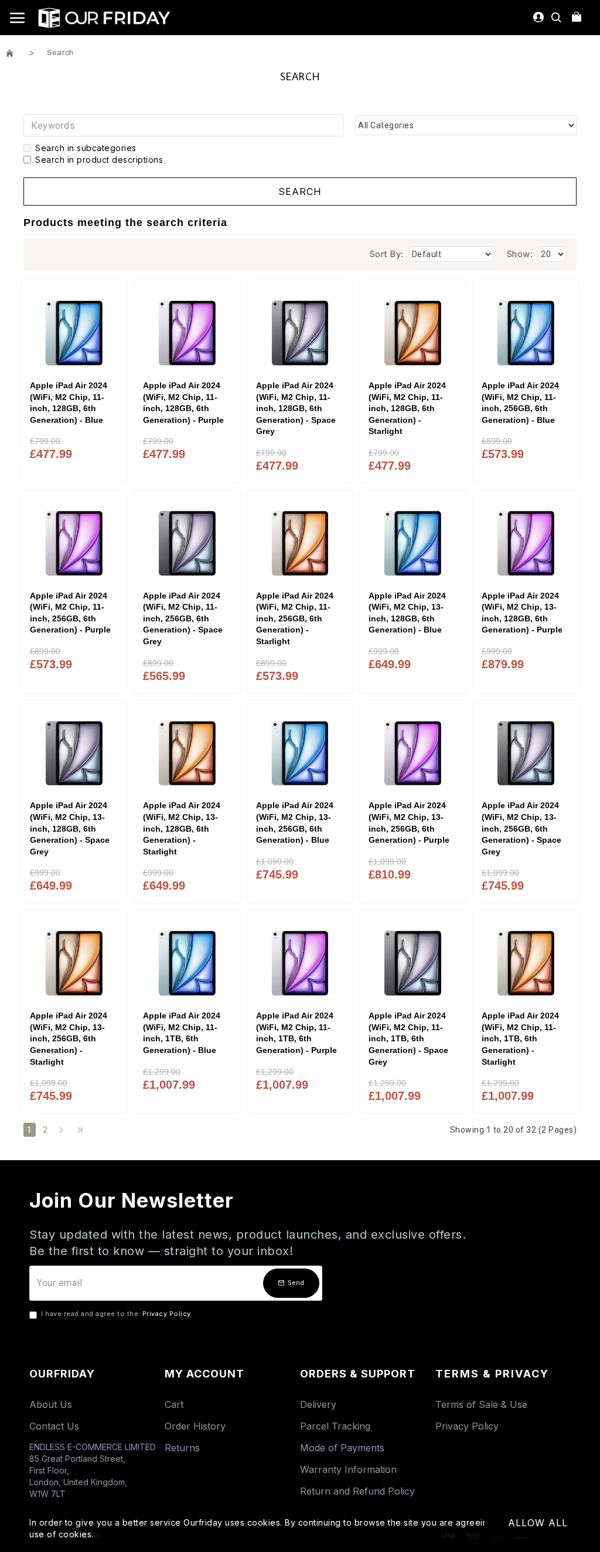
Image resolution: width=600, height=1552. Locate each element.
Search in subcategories (86, 148)
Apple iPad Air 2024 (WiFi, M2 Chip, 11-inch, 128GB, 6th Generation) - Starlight (407, 408)
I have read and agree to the (116, 1314)
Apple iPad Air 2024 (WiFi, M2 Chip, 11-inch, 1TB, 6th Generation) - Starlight (520, 1038)
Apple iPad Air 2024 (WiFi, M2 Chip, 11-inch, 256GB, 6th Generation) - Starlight (294, 618)
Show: (520, 253)
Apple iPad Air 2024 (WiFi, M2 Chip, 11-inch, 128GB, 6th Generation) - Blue (68, 403)
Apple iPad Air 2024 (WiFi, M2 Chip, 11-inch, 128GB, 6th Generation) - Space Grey (296, 408)
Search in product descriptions (99, 160)
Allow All (538, 1523)
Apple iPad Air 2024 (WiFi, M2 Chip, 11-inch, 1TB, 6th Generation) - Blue (181, 1033)
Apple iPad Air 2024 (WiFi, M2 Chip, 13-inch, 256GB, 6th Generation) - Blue (294, 823)
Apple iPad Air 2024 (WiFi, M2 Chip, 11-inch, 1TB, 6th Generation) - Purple (296, 1033)
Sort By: (387, 253)
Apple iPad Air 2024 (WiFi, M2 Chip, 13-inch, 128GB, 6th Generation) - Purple (522, 613)
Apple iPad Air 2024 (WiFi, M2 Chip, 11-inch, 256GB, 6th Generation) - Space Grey (183, 618)
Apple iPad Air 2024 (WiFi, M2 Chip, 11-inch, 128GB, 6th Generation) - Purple (183, 403)
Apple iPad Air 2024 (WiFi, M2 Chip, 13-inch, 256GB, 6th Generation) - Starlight (68, 1038)
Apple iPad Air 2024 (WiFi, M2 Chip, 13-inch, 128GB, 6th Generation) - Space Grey (70, 828)
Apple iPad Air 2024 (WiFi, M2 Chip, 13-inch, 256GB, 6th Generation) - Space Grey (521, 828)
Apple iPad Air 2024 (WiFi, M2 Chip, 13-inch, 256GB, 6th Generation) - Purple (409, 823)
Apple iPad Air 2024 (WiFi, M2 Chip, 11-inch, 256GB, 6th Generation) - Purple (70, 613)
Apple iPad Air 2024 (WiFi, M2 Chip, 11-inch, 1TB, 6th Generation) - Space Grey (408, 1038)
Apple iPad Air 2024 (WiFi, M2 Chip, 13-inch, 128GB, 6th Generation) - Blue (407, 613)
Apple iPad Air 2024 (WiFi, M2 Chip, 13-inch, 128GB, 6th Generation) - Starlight (181, 828)
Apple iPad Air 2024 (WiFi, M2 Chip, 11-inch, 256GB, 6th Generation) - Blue (520, 403)
